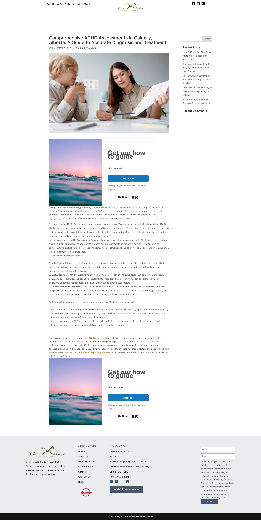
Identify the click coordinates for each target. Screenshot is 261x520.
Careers (82, 471)
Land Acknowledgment (126, 489)
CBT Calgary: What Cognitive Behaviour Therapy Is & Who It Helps (197, 79)
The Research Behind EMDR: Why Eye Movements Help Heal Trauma (197, 67)
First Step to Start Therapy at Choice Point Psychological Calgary (197, 91)
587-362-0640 (87, 4)
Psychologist (91, 48)
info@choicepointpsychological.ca (128, 461)
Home (81, 451)
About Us (83, 456)
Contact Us (84, 477)
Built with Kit (128, 197)
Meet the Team (86, 461)
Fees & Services (86, 466)
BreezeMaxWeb (60, 48)
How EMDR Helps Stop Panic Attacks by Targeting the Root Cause (197, 56)
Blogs (81, 482)
